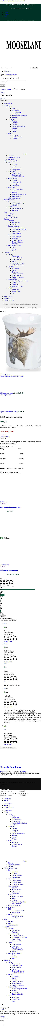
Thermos (15, 244)
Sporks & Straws (17, 242)
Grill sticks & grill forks (19, 229)
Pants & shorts (16, 259)
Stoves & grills (16, 233)
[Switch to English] (6, 1024)
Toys (9, 215)
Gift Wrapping (16, 112)
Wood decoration (17, 208)
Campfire (11, 221)
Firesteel (14, 224)
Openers (14, 166)
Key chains (15, 290)
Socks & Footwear (18, 265)
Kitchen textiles (13, 178)
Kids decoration (13, 217)
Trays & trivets (16, 196)
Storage (14, 130)
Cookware (11, 171)
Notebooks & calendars (19, 115)
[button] (3, 502)
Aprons (14, 180)
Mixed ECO (16, 205)
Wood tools (15, 210)
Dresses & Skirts (17, 258)
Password (3, 82)
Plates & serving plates (19, 194)
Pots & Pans (16, 231)
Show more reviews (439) (8, 747)
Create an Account (11, 75)
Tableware (11, 187)
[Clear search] (31, 68)
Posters (14, 131)
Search (3, 616)
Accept (2, 1016)
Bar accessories (17, 168)
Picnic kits (15, 238)
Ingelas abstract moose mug (9, 412)
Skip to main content (18, 1)
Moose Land (8, 642)
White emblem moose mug (10, 507)
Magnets (14, 128)
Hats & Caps (16, 291)
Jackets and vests (17, 274)
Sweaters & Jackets (18, 263)
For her (10, 254)
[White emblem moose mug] (12, 500)
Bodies (14, 282)
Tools (13, 251)
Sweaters (15, 272)
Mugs (14, 191)
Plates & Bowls (17, 240)
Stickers (14, 117)
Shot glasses (16, 169)
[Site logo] (6, 96)
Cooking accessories (18, 228)
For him (10, 267)
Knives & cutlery (17, 189)
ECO (9, 201)
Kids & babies (12, 279)
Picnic (10, 235)
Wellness (11, 159)
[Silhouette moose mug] (12, 536)
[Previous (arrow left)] (1, 1020)
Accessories (15, 110)
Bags (13, 293)
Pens (13, 108)
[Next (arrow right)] (3, 1020)
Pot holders (15, 185)
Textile (10, 133)
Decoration (11, 119)
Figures (14, 121)
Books (25, 154)
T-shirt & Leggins (17, 286)
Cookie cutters (16, 173)
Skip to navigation (6, 1)
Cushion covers (17, 137)
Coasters (14, 164)
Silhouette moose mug (9, 570)
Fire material (16, 222)
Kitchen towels (16, 182)
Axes (13, 247)
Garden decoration (14, 157)
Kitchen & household (12, 376)
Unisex (10, 288)
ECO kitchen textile (18, 203)
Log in (2, 85)
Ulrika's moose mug (6, 393)
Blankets (14, 139)
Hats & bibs (15, 284)
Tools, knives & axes (14, 245)
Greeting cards (16, 114)
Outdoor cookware (18, 177)
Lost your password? (6, 89)
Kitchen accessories (14, 198)
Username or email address (9, 78)
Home (2, 376)
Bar (9, 162)
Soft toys (11, 214)
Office (10, 107)
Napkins (14, 193)
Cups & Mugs (16, 236)
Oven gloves (16, 184)
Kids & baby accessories (19, 281)
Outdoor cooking (13, 226)
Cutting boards (16, 175)
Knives (14, 249)
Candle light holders (18, 126)
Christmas (15, 123)
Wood (10, 207)
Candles (14, 124)
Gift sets (10, 155)
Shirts (14, 261)
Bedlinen (15, 135)
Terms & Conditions (10, 767)
